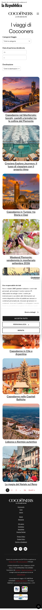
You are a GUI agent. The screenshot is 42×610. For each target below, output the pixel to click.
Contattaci (21, 527)
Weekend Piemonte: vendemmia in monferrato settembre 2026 (21, 260)
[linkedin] (25, 549)
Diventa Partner (21, 532)
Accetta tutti (21, 318)
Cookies (17, 570)
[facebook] (15, 549)
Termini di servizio (22, 561)
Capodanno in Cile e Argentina (21, 352)
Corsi (21, 509)
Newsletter (21, 529)
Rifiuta (21, 330)
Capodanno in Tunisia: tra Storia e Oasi (21, 213)
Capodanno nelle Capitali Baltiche (21, 398)
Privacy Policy (21, 536)
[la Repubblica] (12, 5)
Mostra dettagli (30, 312)
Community (21, 507)
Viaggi (21, 512)
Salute (21, 517)
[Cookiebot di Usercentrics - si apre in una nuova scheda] (31, 278)
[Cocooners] (20, 14)
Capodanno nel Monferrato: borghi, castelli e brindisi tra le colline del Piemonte (20, 118)
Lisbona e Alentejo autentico (21, 441)
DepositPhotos (21, 574)
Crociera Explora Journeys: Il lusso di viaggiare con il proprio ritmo (21, 166)
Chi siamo (21, 524)
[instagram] (20, 549)
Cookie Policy (21, 539)
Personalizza (19, 324)
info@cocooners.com (21, 580)
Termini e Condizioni (21, 542)
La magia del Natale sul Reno (21, 484)
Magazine (21, 519)
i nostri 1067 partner (14, 288)
